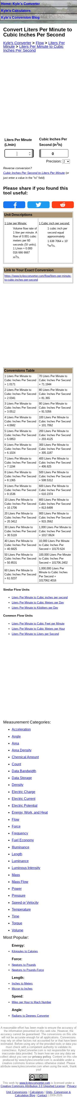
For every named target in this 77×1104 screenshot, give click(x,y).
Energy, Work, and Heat (30, 812)
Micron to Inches (22, 988)
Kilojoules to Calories (25, 951)
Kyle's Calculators (16, 10)
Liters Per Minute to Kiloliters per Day (35, 607)
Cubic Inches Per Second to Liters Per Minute (34, 172)
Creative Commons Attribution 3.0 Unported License (33, 1086)
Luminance (20, 861)
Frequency (20, 833)
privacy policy (41, 1056)
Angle (16, 736)
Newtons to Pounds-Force (28, 970)
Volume (17, 930)
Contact (42, 1095)
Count (16, 764)
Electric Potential (24, 805)
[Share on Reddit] (63, 204)
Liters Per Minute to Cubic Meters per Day (38, 602)
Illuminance (20, 847)
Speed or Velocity (25, 902)
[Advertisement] (38, 94)
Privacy (72, 1086)
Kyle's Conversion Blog (20, 17)
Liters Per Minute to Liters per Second (35, 633)
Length (17, 854)
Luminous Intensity (26, 868)
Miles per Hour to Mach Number (31, 1002)
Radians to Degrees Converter (30, 1015)
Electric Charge (23, 792)
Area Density (21, 750)
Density (17, 785)
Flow (15, 819)
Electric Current (23, 799)
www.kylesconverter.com (34, 1082)
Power (17, 888)
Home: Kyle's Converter (20, 4)
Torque (17, 923)
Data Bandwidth (24, 771)
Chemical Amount (25, 757)
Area (15, 743)
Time (15, 916)
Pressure (18, 895)
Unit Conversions (16, 1092)
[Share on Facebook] (14, 204)
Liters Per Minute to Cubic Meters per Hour (38, 628)
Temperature (21, 909)
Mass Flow (20, 882)
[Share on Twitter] (38, 204)
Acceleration (21, 729)
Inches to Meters (22, 983)
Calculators (37, 1092)
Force (16, 826)
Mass (16, 875)
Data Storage (22, 778)
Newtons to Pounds (24, 964)
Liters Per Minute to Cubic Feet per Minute (38, 623)
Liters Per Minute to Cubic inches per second (40, 597)
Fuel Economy (23, 840)
